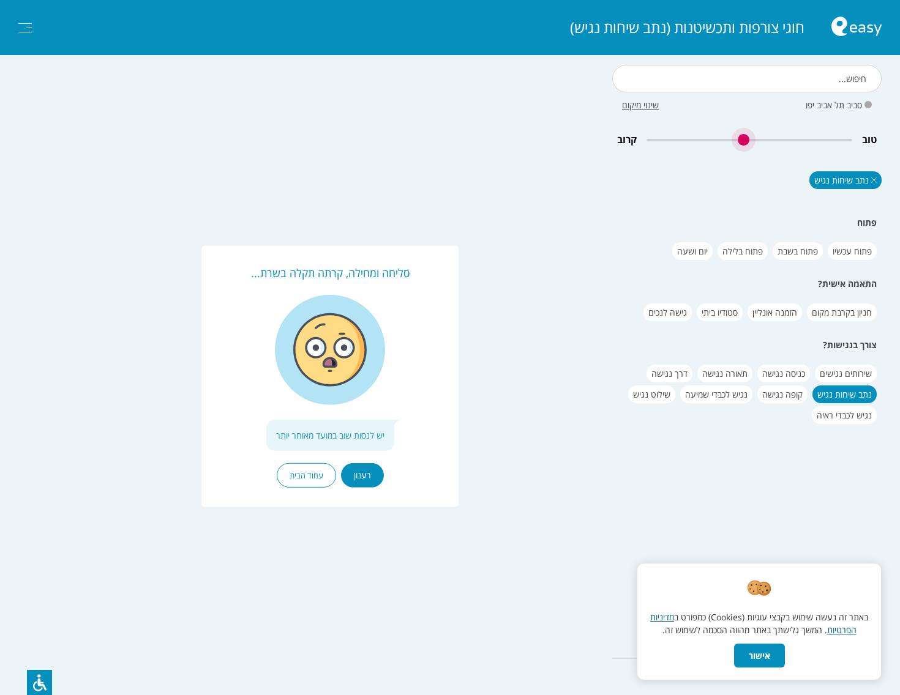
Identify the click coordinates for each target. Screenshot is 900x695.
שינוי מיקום (640, 105)
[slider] (749, 139)
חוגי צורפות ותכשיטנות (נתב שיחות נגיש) (687, 27)
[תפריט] (25, 27)
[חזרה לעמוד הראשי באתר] (856, 28)
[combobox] (747, 78)
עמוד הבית (306, 475)
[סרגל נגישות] (39, 682)
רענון (362, 475)
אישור (759, 655)
